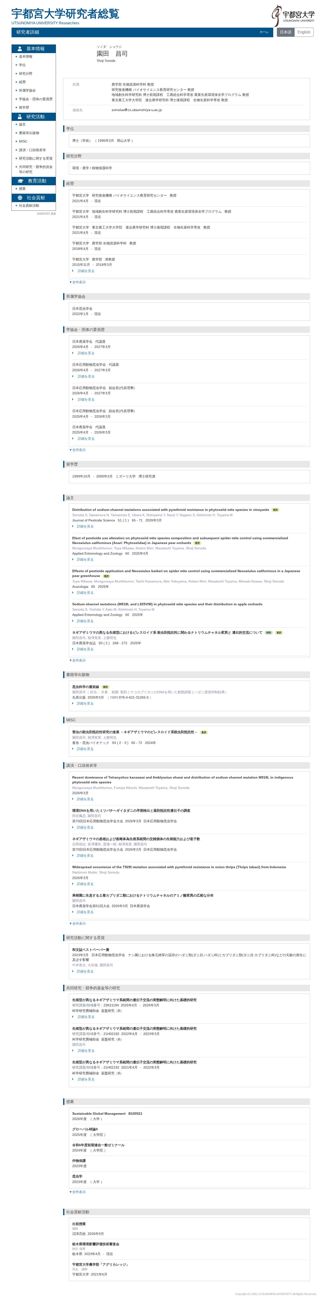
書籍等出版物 (29, 133)
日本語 (286, 32)
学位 (22, 65)
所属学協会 (27, 90)
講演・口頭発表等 (32, 150)
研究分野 (25, 73)
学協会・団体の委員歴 (36, 99)
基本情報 (25, 56)
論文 (22, 124)
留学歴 (24, 107)
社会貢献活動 (29, 205)
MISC (23, 141)
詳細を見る (86, 271)
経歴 (22, 82)
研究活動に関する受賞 (36, 158)
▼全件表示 (77, 282)
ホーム (264, 32)
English (304, 32)
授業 (22, 189)
